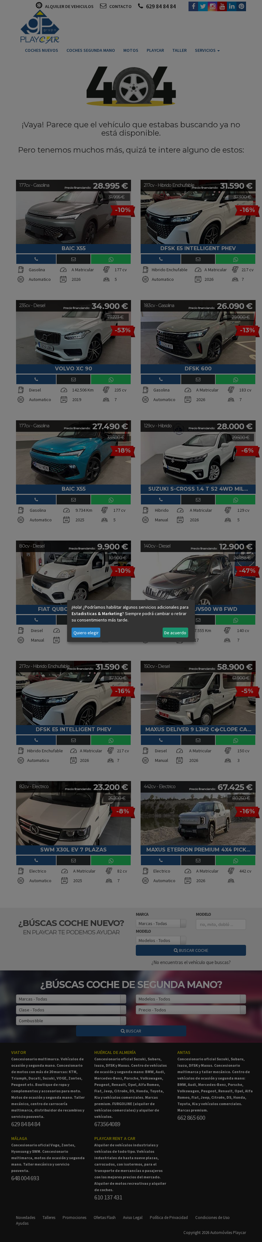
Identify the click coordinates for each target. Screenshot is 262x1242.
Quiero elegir (86, 633)
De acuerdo (175, 633)
